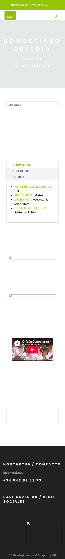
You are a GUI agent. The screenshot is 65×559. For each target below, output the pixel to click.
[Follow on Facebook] (23, 247)
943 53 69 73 (40, 4)
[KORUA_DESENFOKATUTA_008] (32, 327)
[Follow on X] (45, 247)
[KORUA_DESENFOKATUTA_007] (32, 289)
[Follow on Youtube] (37, 247)
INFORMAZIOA (21, 165)
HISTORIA (18, 177)
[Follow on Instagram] (30, 247)
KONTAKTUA (20, 171)
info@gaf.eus (19, 4)
